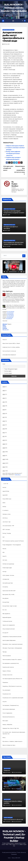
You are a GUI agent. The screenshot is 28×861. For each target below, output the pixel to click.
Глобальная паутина (7, 621)
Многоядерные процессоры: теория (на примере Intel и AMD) (13, 244)
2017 (4, 417)
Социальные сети (7, 693)
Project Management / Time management (12, 544)
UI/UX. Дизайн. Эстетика (8, 575)
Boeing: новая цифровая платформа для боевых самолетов (13, 153)
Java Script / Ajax (7, 521)
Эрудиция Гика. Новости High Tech (11, 728)
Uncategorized (6, 579)
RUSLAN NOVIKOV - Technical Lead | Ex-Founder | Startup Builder (14, 7)
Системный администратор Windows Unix (12, 678)
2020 (4, 405)
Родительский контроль (8, 667)
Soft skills (5, 560)
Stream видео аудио (7, 567)
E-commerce (5, 510)
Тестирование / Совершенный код (11, 705)
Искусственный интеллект (9, 628)
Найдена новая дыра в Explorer (15, 145)
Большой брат (6, 602)
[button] (22, 20)
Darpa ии (5, 339)
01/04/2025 (8, 821)
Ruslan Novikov (14, 185)
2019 (4, 409)
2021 (4, 402)
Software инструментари (8, 563)
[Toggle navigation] (13, 21)
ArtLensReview (10, 314)
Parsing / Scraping (7, 533)
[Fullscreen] (23, 271)
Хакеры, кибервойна (7, 724)
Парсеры (5, 651)
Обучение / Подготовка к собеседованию (12, 648)
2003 (4, 467)
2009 (4, 444)
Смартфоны (5, 682)
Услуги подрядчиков (7, 713)
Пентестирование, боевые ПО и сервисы (12, 659)
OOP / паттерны (6, 529)
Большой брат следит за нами (10, 606)
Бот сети (5, 609)
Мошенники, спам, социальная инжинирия (12, 644)
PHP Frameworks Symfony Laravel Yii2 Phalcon (13, 541)
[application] (14, 266)
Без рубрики (5, 598)
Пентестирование (7, 655)
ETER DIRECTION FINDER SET (9, 354)
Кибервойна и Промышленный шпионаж (12, 636)
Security (4, 548)
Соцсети (5, 701)
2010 (4, 440)
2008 (4, 447)
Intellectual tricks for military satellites (11, 347)
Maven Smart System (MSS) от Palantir (11, 343)
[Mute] (21, 271)
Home (9, 857)
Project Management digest (10, 369)
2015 (4, 424)
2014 (4, 428)
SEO (4, 552)
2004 (4, 463)
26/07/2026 (8, 772)
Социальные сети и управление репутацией (13, 697)
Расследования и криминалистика (11, 663)
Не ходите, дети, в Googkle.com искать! (8, 168)
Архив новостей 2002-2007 (8, 29)
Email (4, 364)
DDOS (4, 502)
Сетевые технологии (7, 674)
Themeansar (14, 854)
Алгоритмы (5, 586)
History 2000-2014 (16, 857)
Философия (5, 720)
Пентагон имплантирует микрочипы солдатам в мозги (13, 212)
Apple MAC (5, 495)
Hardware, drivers (7, 514)
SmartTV (4, 556)
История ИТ (5, 632)
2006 (4, 455)
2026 (4, 386)
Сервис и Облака (7, 671)
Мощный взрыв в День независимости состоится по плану (19, 169)
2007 (4, 451)
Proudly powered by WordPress (9, 852)
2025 (4, 390)
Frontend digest (8, 373)
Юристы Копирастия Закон (9, 745)
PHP (3, 537)
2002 (4, 470)
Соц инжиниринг (6, 690)
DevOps (4, 506)
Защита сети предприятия (9, 625)
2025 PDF (6, 329)
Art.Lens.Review (10, 311)
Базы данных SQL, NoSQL (8, 594)
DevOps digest (7, 371)
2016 (4, 421)
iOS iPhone (5, 518)
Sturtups (4, 571)
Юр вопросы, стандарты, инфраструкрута (12, 741)
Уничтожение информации (9, 709)
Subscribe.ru (17, 474)
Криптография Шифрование (9, 640)
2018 (4, 413)
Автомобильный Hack (8, 583)
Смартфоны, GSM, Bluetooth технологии (12, 686)
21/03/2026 (8, 788)
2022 (4, 398)
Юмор (4, 737)
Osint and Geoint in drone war (9, 351)
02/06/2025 (8, 805)
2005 (4, 459)
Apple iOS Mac (6, 491)
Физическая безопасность (9, 716)
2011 (4, 436)
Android (4, 487)
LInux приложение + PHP (8, 525)
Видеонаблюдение (7, 617)
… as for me (5, 483)
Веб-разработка (6, 613)
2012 (4, 432)
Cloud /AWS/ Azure (7, 498)
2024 (4, 394)
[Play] (4, 271)
